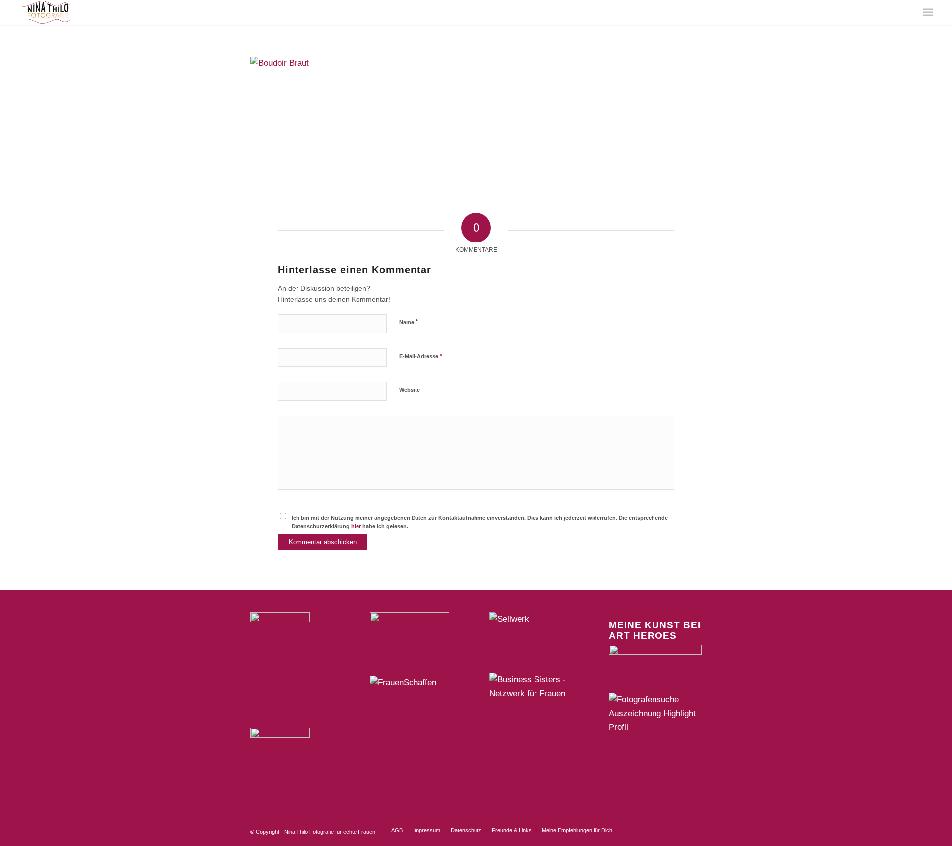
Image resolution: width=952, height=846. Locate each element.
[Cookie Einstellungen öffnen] (22, 833)
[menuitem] (928, 12)
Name (408, 322)
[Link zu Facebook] (634, 829)
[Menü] (928, 12)
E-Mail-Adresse (420, 356)
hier (356, 526)
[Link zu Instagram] (649, 829)
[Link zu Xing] (664, 829)
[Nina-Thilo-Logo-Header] (46, 12)
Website (409, 390)
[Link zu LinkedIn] (679, 829)
